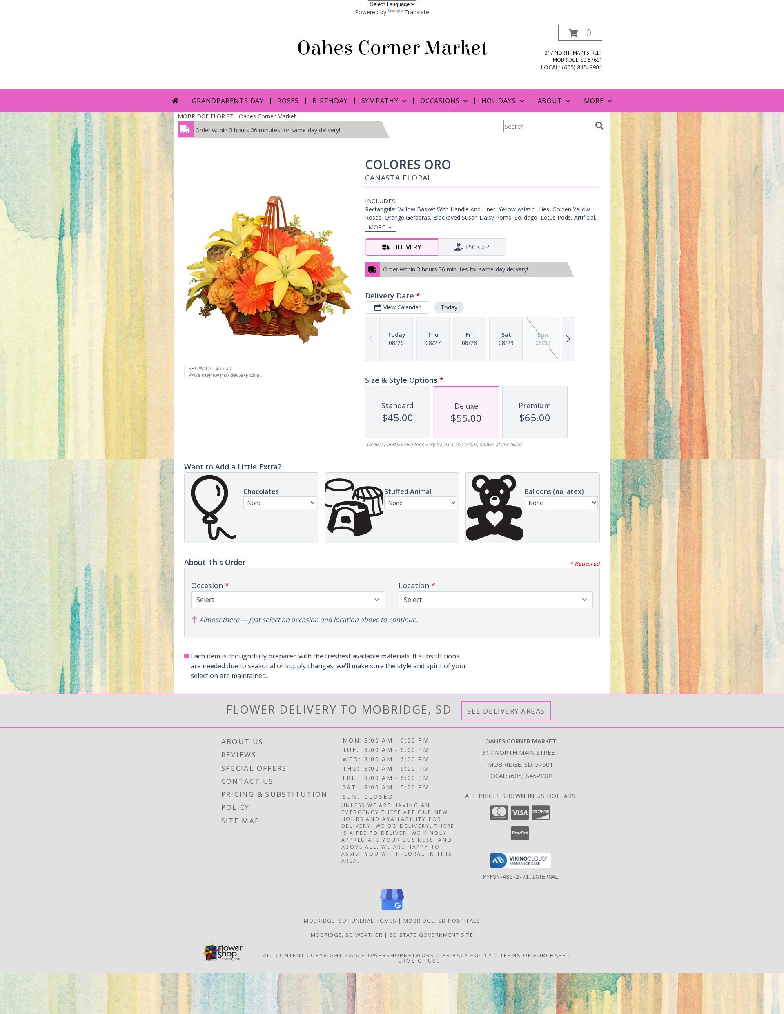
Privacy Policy (467, 955)
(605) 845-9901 (582, 67)
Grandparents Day (228, 100)
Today (449, 307)
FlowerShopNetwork (397, 955)
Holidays (498, 100)
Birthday (329, 100)
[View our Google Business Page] (392, 910)
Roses (288, 100)
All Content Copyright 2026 (311, 955)
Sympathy (380, 100)
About (550, 100)
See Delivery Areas (506, 711)
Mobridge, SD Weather (347, 934)
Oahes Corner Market (392, 48)
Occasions (440, 100)
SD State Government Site (431, 934)
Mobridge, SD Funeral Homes (350, 920)
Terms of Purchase (533, 955)
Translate (416, 12)
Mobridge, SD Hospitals (441, 920)
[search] (599, 125)
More (594, 100)
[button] (580, 33)
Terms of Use (417, 960)
